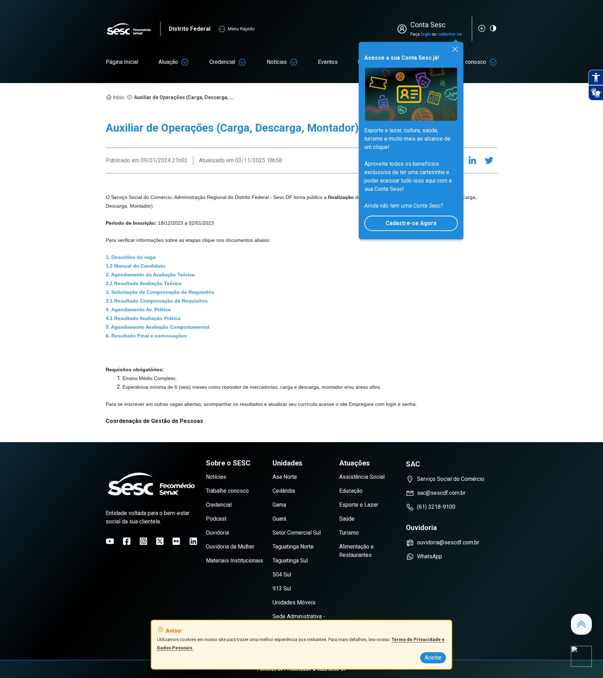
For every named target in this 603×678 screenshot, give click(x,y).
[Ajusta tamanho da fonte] (482, 28)
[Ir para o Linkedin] (193, 541)
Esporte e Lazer (358, 504)
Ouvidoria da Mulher (230, 546)
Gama (279, 504)
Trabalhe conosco (227, 490)
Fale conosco (469, 62)
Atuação (168, 62)
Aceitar (433, 657)
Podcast (216, 518)
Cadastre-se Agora (411, 223)
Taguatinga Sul (290, 560)
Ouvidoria (217, 532)
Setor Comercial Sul (297, 532)
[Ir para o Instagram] (143, 541)
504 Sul (282, 574)
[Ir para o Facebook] (126, 541)
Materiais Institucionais (234, 560)
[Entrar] (403, 29)
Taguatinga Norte (293, 546)
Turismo (349, 532)
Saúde (347, 518)
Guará (279, 518)
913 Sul (282, 588)
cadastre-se (450, 34)
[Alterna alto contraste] (493, 28)
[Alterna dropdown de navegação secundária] (185, 62)
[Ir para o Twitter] (160, 541)
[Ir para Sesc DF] (133, 29)
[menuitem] (122, 62)
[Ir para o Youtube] (110, 541)
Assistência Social (362, 477)
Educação (351, 490)
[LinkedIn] (472, 160)
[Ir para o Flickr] (176, 541)
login (426, 34)
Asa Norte (285, 477)
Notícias (277, 62)
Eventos (328, 62)
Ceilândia (284, 490)
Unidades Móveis (294, 602)
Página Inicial (122, 62)
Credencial (222, 62)
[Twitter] (489, 160)
